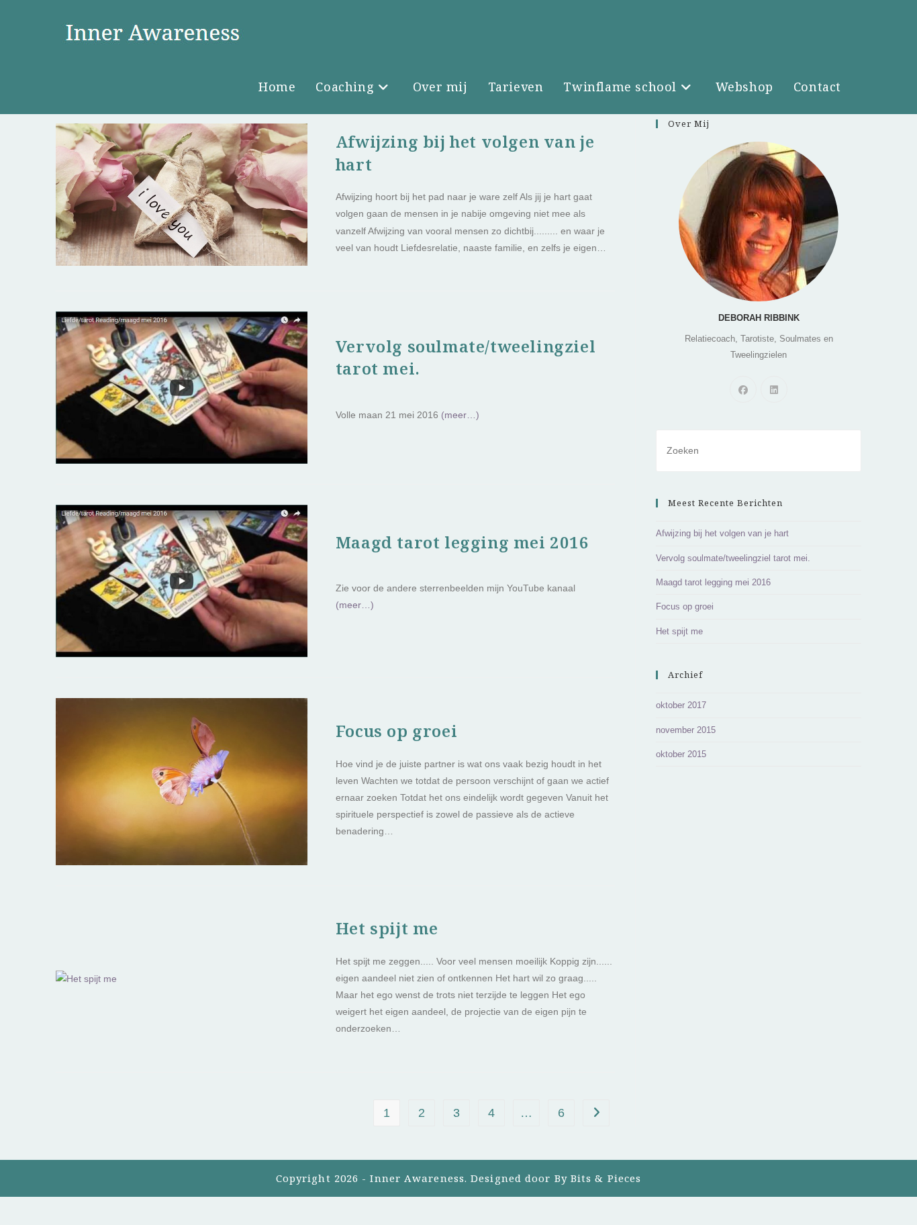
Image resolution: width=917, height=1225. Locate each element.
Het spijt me (387, 928)
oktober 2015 (681, 754)
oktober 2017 (681, 705)
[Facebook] (743, 389)
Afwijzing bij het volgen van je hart (722, 533)
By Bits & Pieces (598, 1178)
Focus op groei (396, 731)
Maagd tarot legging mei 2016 (462, 542)
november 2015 (686, 730)
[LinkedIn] (774, 389)
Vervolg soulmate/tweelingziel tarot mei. (733, 558)
